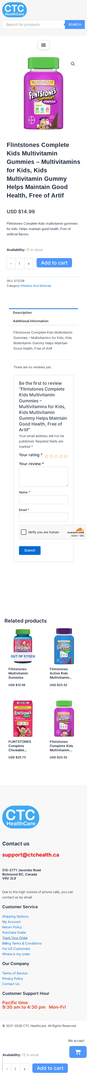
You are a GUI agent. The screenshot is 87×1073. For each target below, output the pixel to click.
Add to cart (54, 263)
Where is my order (16, 954)
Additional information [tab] (30, 321)
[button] (43, 45)
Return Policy (12, 927)
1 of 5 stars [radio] (47, 456)
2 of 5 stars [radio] (52, 456)
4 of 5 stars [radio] (61, 456)
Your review (31, 463)
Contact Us (11, 984)
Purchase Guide (14, 932)
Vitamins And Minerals (35, 285)
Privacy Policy (12, 979)
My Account (11, 922)
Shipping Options (15, 916)
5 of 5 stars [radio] (66, 456)
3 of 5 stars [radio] (56, 456)
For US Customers (16, 949)
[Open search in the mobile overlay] (43, 24)
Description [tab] (22, 313)
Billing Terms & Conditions (22, 943)
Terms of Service (14, 973)
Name (24, 492)
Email (24, 510)
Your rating (31, 455)
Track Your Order (15, 938)
